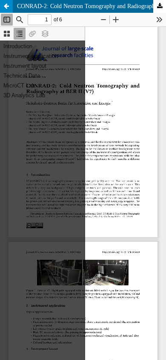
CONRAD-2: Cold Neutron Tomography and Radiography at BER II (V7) (91, 6)
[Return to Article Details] (6, 6)
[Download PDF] (159, 6)
